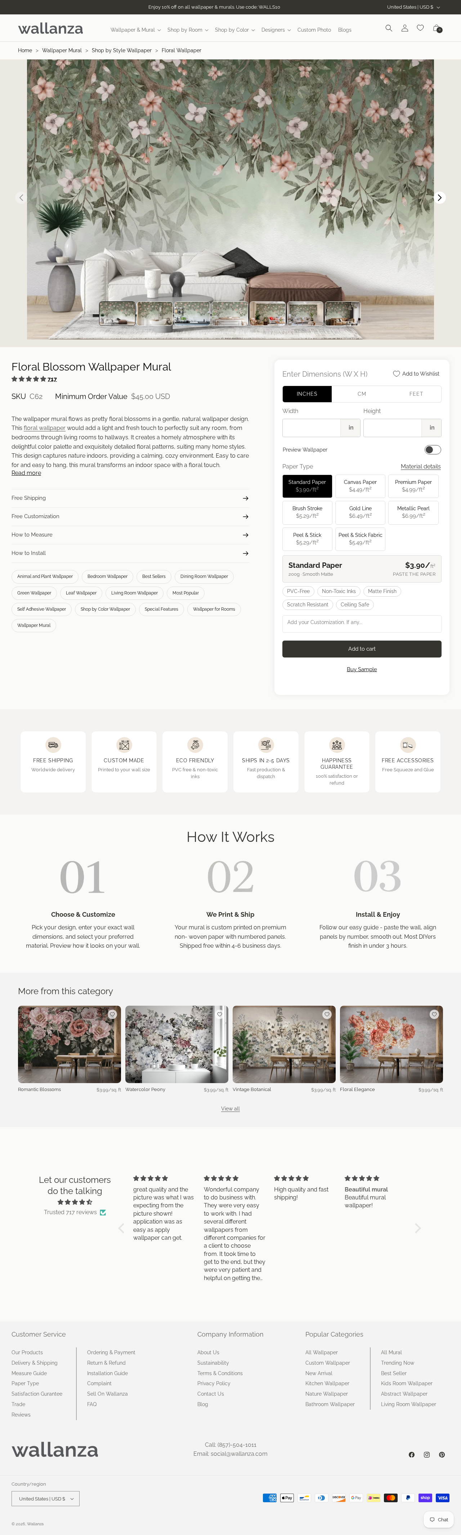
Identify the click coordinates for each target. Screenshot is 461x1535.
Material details (421, 466)
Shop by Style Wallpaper (122, 50)
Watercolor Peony (145, 1089)
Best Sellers (154, 576)
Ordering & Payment (111, 1352)
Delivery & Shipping (35, 1363)
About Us (208, 1352)
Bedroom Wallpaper (107, 576)
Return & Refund (106, 1363)
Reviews (21, 1415)
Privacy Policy (213, 1383)
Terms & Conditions (220, 1373)
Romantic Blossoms (39, 1089)
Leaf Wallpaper (81, 593)
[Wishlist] (421, 28)
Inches (307, 394)
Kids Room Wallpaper (407, 1383)
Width (290, 411)
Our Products (27, 1352)
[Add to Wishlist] (112, 1014)
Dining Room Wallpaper (204, 576)
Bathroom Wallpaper (330, 1404)
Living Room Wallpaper (134, 593)
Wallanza (35, 1524)
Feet (416, 394)
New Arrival (318, 1373)
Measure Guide (29, 1373)
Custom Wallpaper (327, 1363)
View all (230, 1109)
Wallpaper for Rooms (214, 609)
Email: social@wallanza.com (230, 1453)
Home (25, 50)
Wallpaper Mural (62, 50)
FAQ (92, 1404)
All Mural (391, 1352)
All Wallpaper (321, 1352)
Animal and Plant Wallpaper (45, 576)
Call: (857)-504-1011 (230, 1444)
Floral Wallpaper (181, 50)
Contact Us (210, 1394)
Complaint (99, 1383)
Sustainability (213, 1363)
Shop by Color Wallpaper (105, 609)
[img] (75, 1202)
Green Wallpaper (34, 593)
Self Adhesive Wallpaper (41, 609)
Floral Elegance (357, 1089)
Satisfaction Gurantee (37, 1394)
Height (372, 411)
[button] (135, 30)
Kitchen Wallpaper (327, 1383)
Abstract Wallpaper (404, 1394)
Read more (26, 473)
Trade (18, 1404)
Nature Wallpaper (326, 1394)
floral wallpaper (45, 428)
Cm (362, 394)
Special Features (161, 609)
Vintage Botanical (252, 1089)
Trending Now (397, 1363)
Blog (202, 1404)
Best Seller (394, 1373)
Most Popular (186, 593)
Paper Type (25, 1383)
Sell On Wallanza (107, 1394)
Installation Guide (107, 1373)
